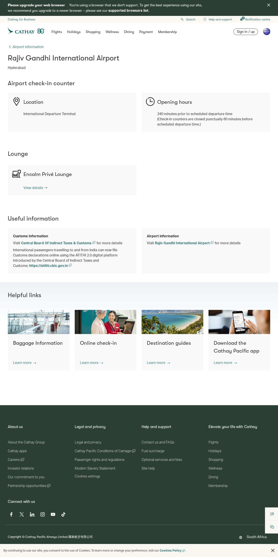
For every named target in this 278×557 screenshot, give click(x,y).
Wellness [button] (112, 32)
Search (190, 19)
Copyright (14, 537)
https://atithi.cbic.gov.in (49, 265)
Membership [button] (167, 32)
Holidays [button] (74, 32)
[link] (35, 187)
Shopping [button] (93, 32)
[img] (268, 5)
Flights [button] (56, 32)
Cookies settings (87, 476)
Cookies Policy (171, 550)
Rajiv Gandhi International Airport (182, 243)
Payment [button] (146, 32)
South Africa (257, 536)
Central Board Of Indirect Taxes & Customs (56, 243)
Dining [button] (129, 32)
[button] (24, 362)
